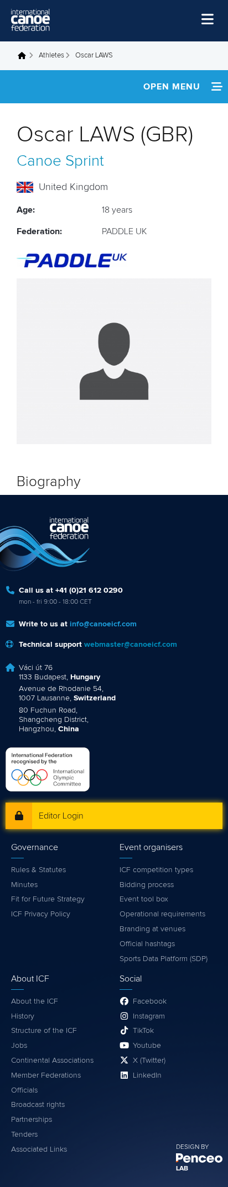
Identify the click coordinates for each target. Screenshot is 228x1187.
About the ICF (34, 1001)
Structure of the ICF (44, 1031)
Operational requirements (162, 914)
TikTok (143, 1031)
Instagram (149, 1016)
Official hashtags (147, 944)
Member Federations (46, 1075)
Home (25, 55)
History (22, 1016)
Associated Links (39, 1149)
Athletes (51, 55)
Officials (24, 1090)
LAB (182, 1168)
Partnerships (31, 1119)
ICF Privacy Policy (40, 914)
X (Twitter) (149, 1060)
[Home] (30, 20)
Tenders (24, 1134)
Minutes (24, 885)
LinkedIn (147, 1075)
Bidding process (147, 885)
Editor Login (61, 815)
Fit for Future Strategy (48, 899)
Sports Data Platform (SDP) (164, 959)
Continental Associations (52, 1060)
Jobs (19, 1045)
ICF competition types (156, 870)
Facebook (150, 1001)
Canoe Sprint (60, 161)
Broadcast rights (38, 1105)
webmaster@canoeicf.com (130, 644)
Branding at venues (152, 929)
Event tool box (144, 899)
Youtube (147, 1045)
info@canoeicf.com (103, 624)
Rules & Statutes (38, 870)
